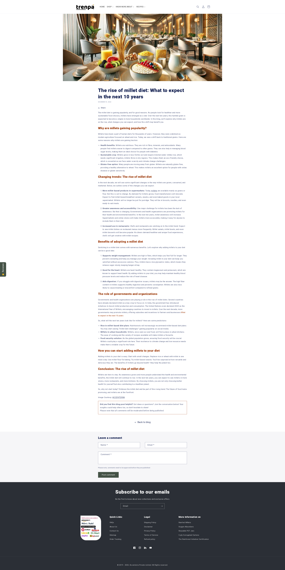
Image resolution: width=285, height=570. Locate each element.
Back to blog (144, 422)
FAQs (112, 522)
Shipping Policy (150, 522)
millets (154, 191)
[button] (198, 6)
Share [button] (103, 108)
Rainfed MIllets (185, 522)
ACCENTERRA (118, 397)
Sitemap (113, 535)
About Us (113, 527)
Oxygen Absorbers (186, 527)
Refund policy (149, 539)
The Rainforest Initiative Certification (194, 539)
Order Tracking (115, 539)
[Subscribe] (161, 506)
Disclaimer (148, 527)
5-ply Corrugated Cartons (189, 535)
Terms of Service (151, 535)
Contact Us (114, 531)
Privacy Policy (149, 531)
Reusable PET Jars (186, 531)
